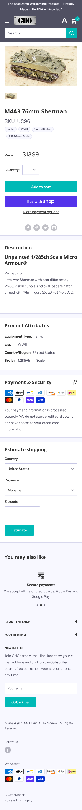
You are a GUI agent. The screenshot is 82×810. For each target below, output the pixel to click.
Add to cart (41, 187)
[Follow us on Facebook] (8, 750)
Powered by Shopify (18, 800)
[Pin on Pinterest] (36, 227)
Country (11, 458)
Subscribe (20, 702)
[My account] (64, 20)
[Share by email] (54, 227)
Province (12, 480)
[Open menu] (7, 21)
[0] (74, 21)
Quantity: (12, 170)
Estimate (19, 530)
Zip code (11, 501)
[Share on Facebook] (28, 227)
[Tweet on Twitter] (45, 227)
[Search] (71, 33)
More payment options (41, 212)
